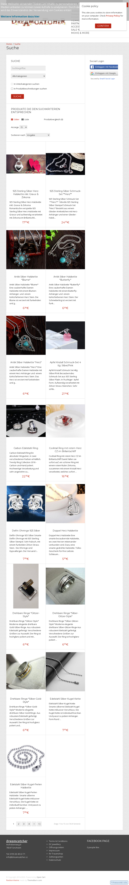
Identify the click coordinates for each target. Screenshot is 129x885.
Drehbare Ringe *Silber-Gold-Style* (26, 700)
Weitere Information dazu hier (20, 16)
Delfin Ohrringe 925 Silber (26, 530)
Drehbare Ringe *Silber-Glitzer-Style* (65, 615)
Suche (17, 44)
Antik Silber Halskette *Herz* (26, 362)
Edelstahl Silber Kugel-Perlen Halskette (26, 786)
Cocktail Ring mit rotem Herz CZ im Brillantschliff (65, 450)
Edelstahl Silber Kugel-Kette (65, 698)
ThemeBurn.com (34, 880)
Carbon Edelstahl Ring (26, 448)
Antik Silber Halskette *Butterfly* (65, 278)
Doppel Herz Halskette (65, 530)
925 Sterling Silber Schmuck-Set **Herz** (65, 193)
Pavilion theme (12, 880)
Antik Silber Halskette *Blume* (26, 278)
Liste (26, 119)
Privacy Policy (113, 15)
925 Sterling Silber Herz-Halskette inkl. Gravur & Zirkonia (26, 194)
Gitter (16, 119)
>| (39, 823)
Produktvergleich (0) (53, 119)
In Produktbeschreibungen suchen (30, 88)
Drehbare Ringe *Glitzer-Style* (25, 615)
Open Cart (41, 877)
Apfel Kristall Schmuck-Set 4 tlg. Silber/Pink (65, 364)
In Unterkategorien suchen (26, 84)
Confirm (103, 25)
